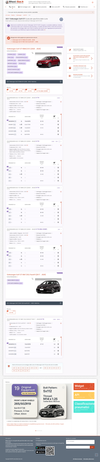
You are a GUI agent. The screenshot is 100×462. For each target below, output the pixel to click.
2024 (27, 367)
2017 (58, 367)
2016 (14, 370)
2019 (50, 367)
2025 (23, 367)
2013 (27, 370)
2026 (19, 367)
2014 (23, 370)
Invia (92, 447)
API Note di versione (77, 458)
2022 (36, 367)
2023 (32, 367)
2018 (54, 367)
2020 (45, 367)
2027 (14, 367)
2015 (19, 370)
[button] (50, 12)
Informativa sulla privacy (88, 458)
